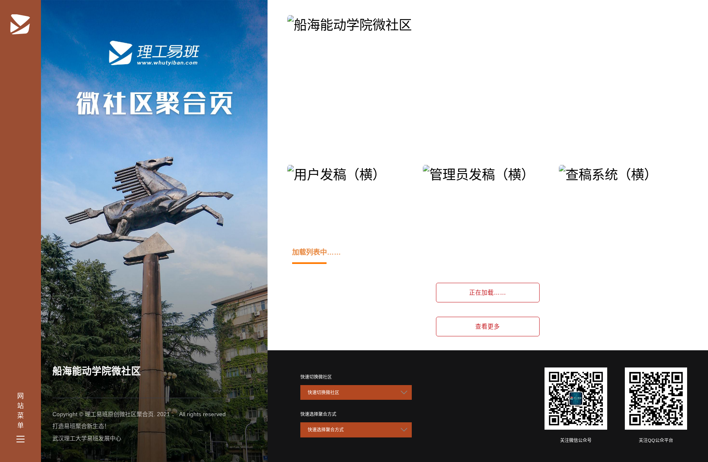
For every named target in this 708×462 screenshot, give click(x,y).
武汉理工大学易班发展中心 (86, 438)
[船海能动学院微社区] (20, 22)
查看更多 (487, 326)
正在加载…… (487, 292)
